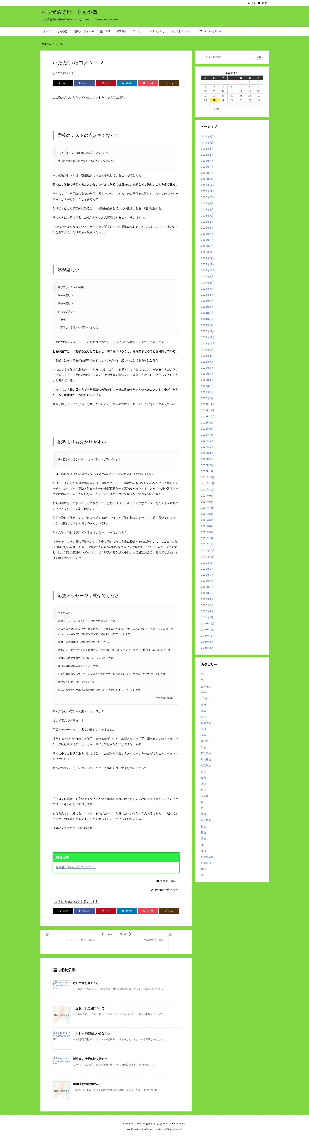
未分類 (205, 795)
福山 (203, 832)
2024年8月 (207, 282)
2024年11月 (208, 264)
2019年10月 (208, 635)
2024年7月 (207, 288)
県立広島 (206, 820)
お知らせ (206, 686)
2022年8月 (207, 428)
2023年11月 (208, 337)
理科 (203, 814)
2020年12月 (208, 550)
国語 (203, 728)
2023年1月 (207, 398)
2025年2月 (207, 245)
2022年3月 (207, 459)
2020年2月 (207, 611)
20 (231, 95)
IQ (202, 674)
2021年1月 (207, 544)
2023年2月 (207, 392)
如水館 (205, 741)
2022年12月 (208, 404)
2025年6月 (207, 221)
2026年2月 (207, 172)
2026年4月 (207, 160)
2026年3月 (207, 166)
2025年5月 (207, 227)
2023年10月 (208, 343)
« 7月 (216, 109)
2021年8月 (207, 501)
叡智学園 (206, 722)
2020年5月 (207, 593)
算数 (203, 838)
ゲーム (205, 692)
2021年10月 (208, 489)
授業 (203, 777)
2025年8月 (207, 209)
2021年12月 (207, 477)
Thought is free (174, 1129)
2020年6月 (207, 586)
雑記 (173, 880)
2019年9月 (207, 641)
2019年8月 (207, 647)
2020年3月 (207, 605)
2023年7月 (207, 361)
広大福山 (206, 759)
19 (223, 95)
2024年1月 (207, 325)
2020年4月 (207, 599)
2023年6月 (207, 367)
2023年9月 (207, 349)
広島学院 (206, 765)
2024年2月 (207, 319)
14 (240, 91)
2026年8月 (207, 136)
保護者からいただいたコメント (76, 867)
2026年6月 (207, 148)
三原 (203, 704)
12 (223, 91)
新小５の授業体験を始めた (90, 1058)
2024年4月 (207, 306)
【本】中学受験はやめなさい (91, 1033)
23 (258, 95)
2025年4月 (207, 233)
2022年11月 (207, 410)
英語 (203, 850)
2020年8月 (207, 574)
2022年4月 (207, 452)
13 (232, 91)
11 (214, 91)
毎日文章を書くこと (86, 983)
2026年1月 (207, 179)
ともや (174, 890)
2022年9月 (207, 422)
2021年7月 (207, 507)
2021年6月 (207, 513)
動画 (203, 716)
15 (249, 91)
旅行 (203, 789)
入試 (203, 710)
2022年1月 (207, 471)
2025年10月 (208, 197)
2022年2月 (207, 465)
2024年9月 (207, 276)
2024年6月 (207, 294)
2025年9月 (207, 203)
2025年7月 (207, 215)
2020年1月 (207, 617)
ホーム (47, 43)
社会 (203, 826)
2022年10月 (208, 416)
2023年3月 (207, 386)
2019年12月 (208, 623)
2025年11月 (208, 191)
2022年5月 (207, 446)
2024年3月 (207, 312)
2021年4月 (207, 526)
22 (249, 95)
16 (258, 91)
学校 (203, 747)
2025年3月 (207, 239)
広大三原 (206, 753)
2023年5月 (207, 373)
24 (205, 100)
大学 (203, 735)
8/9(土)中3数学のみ (86, 1084)
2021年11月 (207, 483)
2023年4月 (207, 379)
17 (205, 95)
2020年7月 (207, 580)
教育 (203, 783)
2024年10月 (208, 270)
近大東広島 (207, 856)
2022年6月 (207, 440)
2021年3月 (207, 532)
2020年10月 (208, 562)
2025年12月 (208, 185)
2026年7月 (207, 142)
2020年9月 (207, 568)
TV (202, 680)
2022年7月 (207, 434)
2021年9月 (207, 495)
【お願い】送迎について (88, 1008)
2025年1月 (207, 252)
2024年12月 (208, 258)
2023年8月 (207, 355)
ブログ (62, 43)
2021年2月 (207, 538)
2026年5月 (207, 154)
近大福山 (206, 862)
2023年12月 (208, 331)
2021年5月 (207, 519)
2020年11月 (208, 556)
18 (214, 95)
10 (205, 91)
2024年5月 (207, 300)
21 (241, 95)
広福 (203, 771)
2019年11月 (207, 629)
